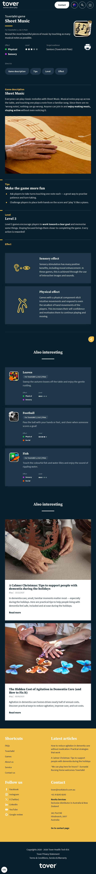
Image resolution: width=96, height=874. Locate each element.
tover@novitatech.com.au (63, 789)
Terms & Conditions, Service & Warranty (48, 857)
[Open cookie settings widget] (4, 870)
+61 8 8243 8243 (58, 794)
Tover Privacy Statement (48, 854)
